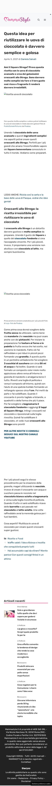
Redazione (23, 778)
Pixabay (27, 126)
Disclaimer (26, 781)
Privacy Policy (36, 778)
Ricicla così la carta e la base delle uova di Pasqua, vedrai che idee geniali (26, 198)
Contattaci (26, 762)
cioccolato (20, 238)
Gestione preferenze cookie (41, 784)
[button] (38, 20)
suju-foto (9, 323)
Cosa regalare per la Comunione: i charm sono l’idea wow (26, 688)
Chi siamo (11, 778)
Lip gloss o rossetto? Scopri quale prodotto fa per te (27, 632)
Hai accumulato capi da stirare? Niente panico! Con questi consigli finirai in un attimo (26, 554)
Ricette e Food (15, 538)
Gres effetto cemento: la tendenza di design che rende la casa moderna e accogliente (28, 650)
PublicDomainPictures (13, 126)
